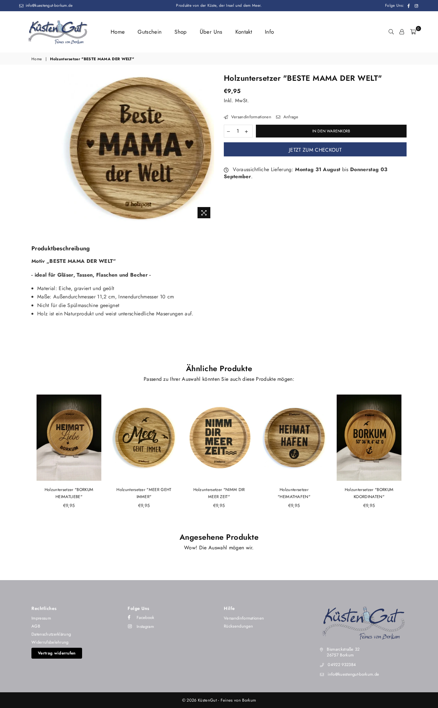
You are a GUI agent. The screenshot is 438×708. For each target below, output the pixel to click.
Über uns (211, 32)
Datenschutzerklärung (51, 634)
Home (118, 32)
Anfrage (290, 117)
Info (269, 32)
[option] (137, 147)
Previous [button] (24, 459)
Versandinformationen (250, 117)
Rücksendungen (238, 626)
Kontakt (243, 32)
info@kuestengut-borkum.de (48, 5)
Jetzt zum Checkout (315, 150)
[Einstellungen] (402, 32)
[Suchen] (391, 32)
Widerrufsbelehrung (50, 642)
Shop (180, 32)
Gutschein (150, 32)
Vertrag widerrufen (57, 653)
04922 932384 (342, 665)
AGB (35, 626)
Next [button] (413, 459)
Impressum (41, 618)
